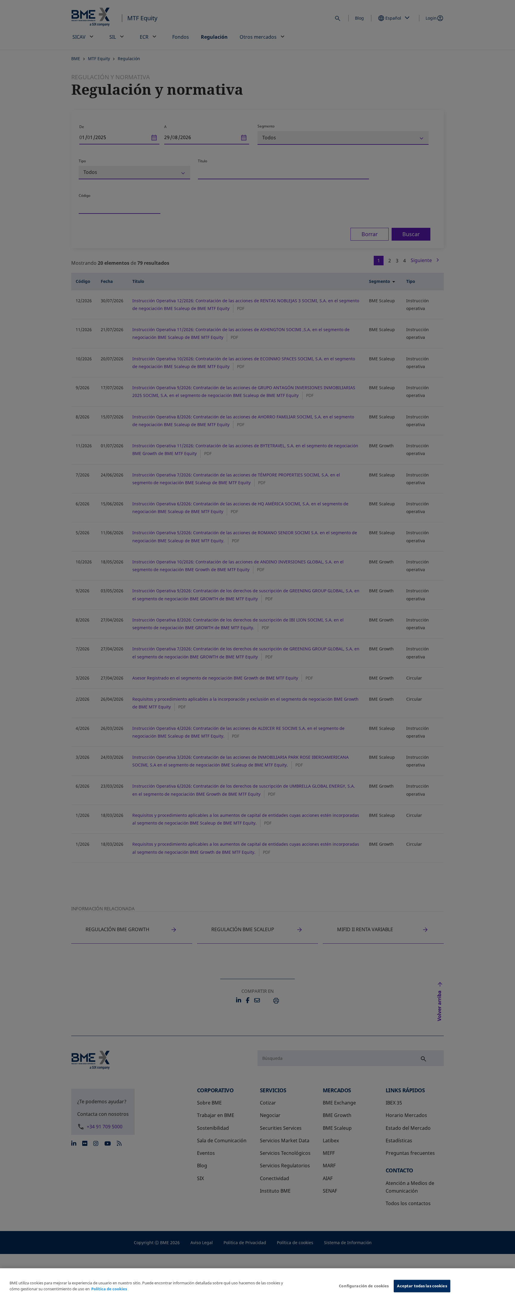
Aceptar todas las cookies (422, 1286)
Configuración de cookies (364, 1286)
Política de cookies (109, 1288)
